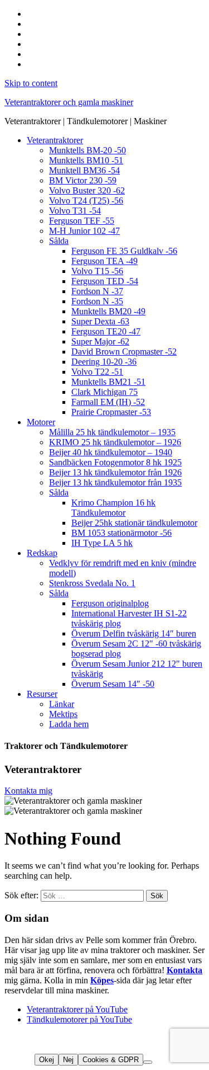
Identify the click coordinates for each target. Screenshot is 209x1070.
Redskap (42, 553)
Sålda (59, 241)
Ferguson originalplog (110, 603)
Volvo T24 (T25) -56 (86, 200)
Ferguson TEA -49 (104, 261)
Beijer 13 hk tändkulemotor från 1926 (115, 472)
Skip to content (30, 83)
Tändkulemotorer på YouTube (79, 1019)
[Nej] (147, 1062)
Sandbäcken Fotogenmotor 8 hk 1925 (115, 462)
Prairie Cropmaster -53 (111, 412)
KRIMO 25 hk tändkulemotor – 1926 (115, 442)
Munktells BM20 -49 (108, 311)
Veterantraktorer (55, 140)
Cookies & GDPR (110, 1059)
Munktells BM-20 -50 (87, 150)
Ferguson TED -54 (104, 281)
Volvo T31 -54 (75, 210)
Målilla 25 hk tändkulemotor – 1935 (112, 432)
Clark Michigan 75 (104, 392)
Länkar (61, 704)
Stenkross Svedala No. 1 (92, 583)
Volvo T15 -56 (97, 271)
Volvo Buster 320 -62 (87, 190)
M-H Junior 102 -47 (84, 230)
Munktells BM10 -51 (86, 160)
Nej (68, 1059)
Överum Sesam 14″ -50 (112, 684)
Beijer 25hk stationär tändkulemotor (134, 522)
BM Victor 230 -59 (82, 180)
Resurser (42, 694)
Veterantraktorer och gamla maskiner (68, 102)
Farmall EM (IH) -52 (108, 402)
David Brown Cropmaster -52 (124, 351)
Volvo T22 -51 (97, 371)
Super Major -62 (100, 341)
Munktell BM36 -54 (84, 170)
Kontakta (184, 970)
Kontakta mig (28, 790)
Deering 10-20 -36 (104, 361)
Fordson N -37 (97, 291)
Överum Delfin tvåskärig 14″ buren (133, 633)
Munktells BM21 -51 (108, 381)
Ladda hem (69, 724)
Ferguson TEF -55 (81, 220)
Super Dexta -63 (100, 321)
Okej (46, 1059)
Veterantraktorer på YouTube (77, 1009)
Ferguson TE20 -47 (105, 331)
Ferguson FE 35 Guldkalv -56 (124, 251)
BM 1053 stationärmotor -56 (121, 533)
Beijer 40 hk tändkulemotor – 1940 (110, 452)
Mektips (63, 714)
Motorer (41, 422)
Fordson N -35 (97, 301)
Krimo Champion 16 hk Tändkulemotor (113, 507)
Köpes (102, 980)
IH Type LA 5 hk (102, 543)
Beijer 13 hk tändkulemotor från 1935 (115, 482)
